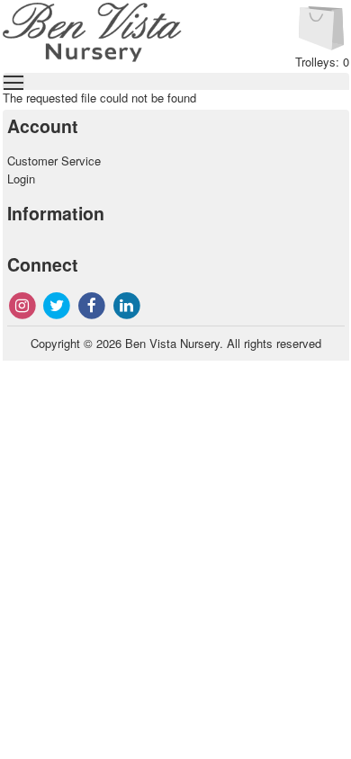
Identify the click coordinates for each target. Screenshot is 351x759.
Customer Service (54, 160)
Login (21, 178)
